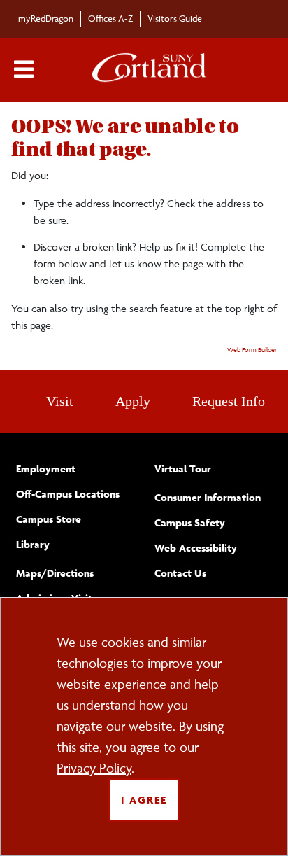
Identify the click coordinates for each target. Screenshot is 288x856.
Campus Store (48, 519)
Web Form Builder (252, 350)
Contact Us (180, 573)
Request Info (228, 401)
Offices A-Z (110, 18)
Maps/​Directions (55, 573)
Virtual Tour (182, 468)
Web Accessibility (195, 547)
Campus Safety (189, 522)
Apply (132, 401)
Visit (59, 401)
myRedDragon (45, 18)
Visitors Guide (174, 18)
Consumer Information (207, 497)
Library (33, 544)
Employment (45, 468)
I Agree (144, 799)
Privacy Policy (94, 767)
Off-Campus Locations (68, 493)
